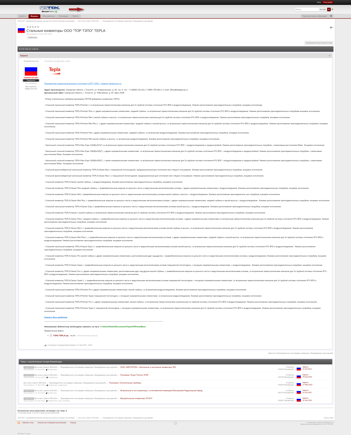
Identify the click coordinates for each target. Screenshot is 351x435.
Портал (76, 16)
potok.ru (23, 16)
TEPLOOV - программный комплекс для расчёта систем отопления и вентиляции (46, 418)
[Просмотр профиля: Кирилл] (31, 69)
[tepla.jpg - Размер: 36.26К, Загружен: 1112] (54, 71)
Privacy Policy (328, 418)
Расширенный (332, 9)
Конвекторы (28, 367)
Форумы (34, 16)
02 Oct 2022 (307, 393)
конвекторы (28, 390)
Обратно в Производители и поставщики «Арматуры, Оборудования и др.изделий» (300, 353)
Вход (319, 2)
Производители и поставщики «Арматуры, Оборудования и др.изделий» (89, 367)
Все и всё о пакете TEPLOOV (46, 367)
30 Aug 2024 (307, 377)
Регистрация (327, 2)
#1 (330, 56)
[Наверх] (175, 423)
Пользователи (48, 16)
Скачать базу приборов (55, 317)
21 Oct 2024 (307, 369)
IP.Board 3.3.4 (328, 422)
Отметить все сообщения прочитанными (52, 422)
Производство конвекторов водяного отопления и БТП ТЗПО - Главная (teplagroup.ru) (83, 83)
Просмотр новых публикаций (315, 16)
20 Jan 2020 (307, 400)
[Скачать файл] (51, 335)
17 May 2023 (307, 385)
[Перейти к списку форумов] (52, 9)
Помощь (73, 422)
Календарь (63, 16)
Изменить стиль (28, 422)
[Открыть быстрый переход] (331, 16)
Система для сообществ (315, 422)
